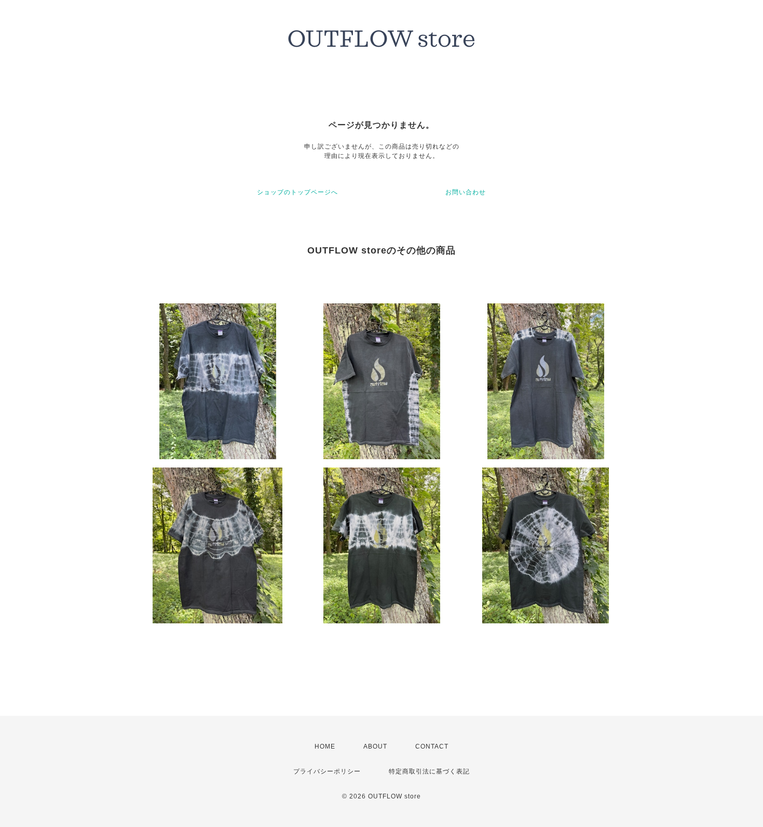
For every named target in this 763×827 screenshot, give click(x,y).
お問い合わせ (465, 192)
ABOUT (375, 746)
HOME (325, 746)
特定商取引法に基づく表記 (429, 771)
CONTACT (431, 746)
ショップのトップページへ (297, 192)
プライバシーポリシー (327, 771)
